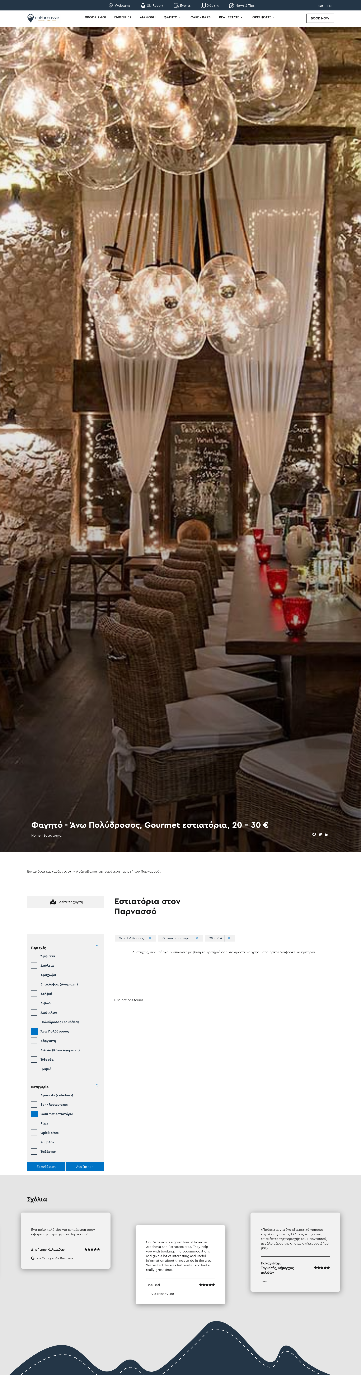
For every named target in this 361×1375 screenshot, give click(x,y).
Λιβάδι (46, 1003)
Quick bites (49, 1133)
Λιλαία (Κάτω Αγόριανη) (60, 1050)
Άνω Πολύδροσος (55, 1031)
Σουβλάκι (48, 1142)
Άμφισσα (48, 956)
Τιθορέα (47, 1059)
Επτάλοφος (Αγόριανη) (59, 984)
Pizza (44, 1123)
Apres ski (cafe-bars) (57, 1095)
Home (36, 835)
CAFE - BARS (201, 17)
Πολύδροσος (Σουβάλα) (60, 1022)
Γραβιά (46, 1069)
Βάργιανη (48, 1041)
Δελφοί (46, 994)
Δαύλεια (47, 965)
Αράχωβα (48, 975)
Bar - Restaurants (54, 1104)
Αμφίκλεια (49, 1012)
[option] (180, 1258)
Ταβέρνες (48, 1151)
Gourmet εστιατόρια (57, 1114)
